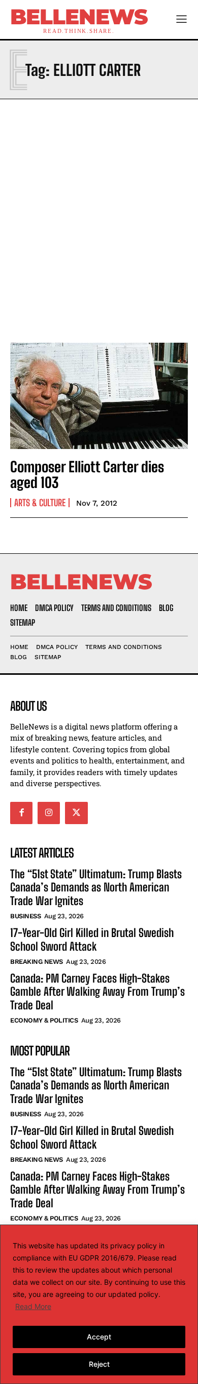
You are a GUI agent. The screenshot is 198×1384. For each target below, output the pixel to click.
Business (25, 916)
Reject (99, 1364)
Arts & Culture (39, 502)
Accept (99, 1336)
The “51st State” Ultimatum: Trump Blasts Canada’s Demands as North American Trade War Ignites (96, 887)
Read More (33, 1306)
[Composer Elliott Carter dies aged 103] (99, 396)
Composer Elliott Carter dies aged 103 (87, 474)
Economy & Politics (44, 1020)
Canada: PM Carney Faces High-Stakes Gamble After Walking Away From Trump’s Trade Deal (97, 991)
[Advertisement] (99, 218)
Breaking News (36, 961)
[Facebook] (21, 813)
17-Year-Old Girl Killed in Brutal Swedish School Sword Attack (92, 939)
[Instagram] (49, 813)
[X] (76, 813)
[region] (99, 1304)
